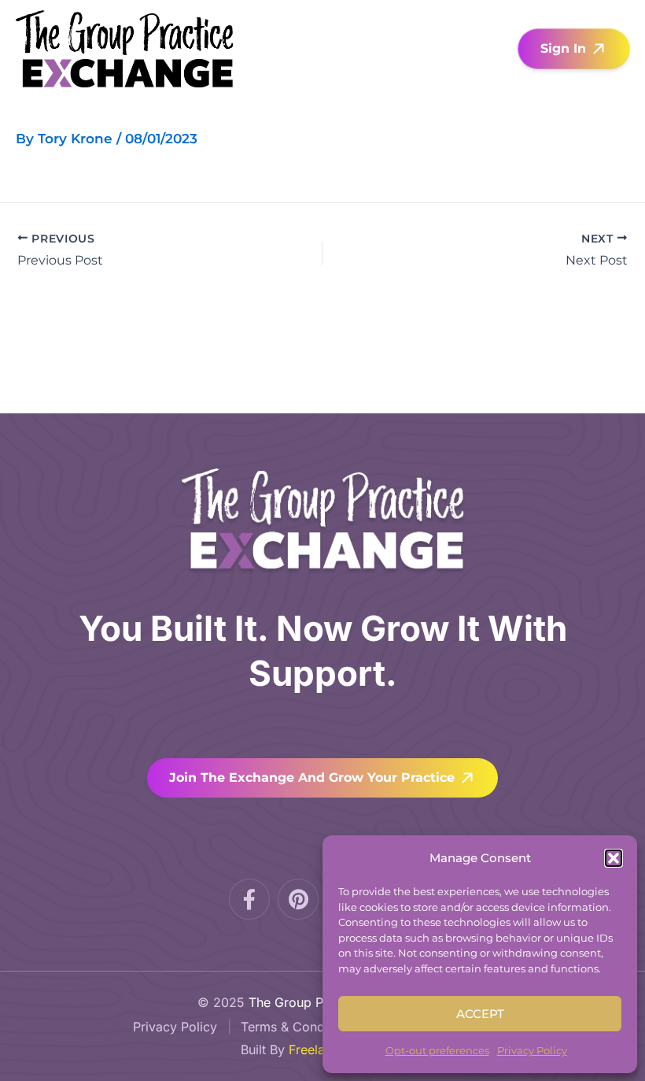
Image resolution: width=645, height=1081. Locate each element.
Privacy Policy (532, 1050)
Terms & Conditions (298, 1027)
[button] (613, 858)
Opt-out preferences (437, 1050)
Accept (480, 1013)
